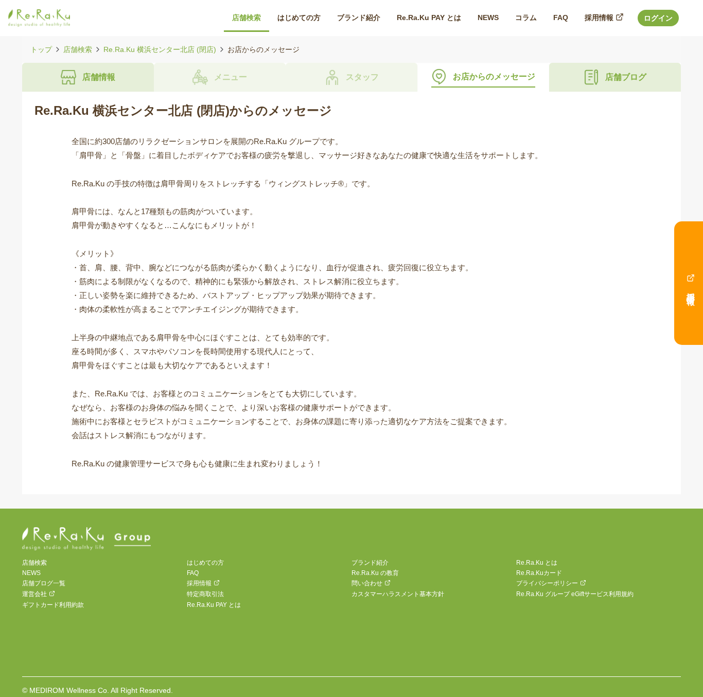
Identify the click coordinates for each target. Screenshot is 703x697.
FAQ (193, 573)
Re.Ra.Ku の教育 (375, 573)
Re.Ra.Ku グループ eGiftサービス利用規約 (575, 594)
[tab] (88, 77)
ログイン (658, 18)
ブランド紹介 (370, 562)
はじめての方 (205, 562)
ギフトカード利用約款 (53, 604)
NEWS (31, 573)
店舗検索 (77, 49)
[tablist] (351, 77)
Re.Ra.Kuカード (539, 573)
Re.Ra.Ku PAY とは (214, 604)
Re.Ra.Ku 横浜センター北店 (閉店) (159, 49)
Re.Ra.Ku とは (536, 562)
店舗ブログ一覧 (43, 583)
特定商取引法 (205, 594)
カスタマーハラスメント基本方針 (397, 594)
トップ (41, 49)
